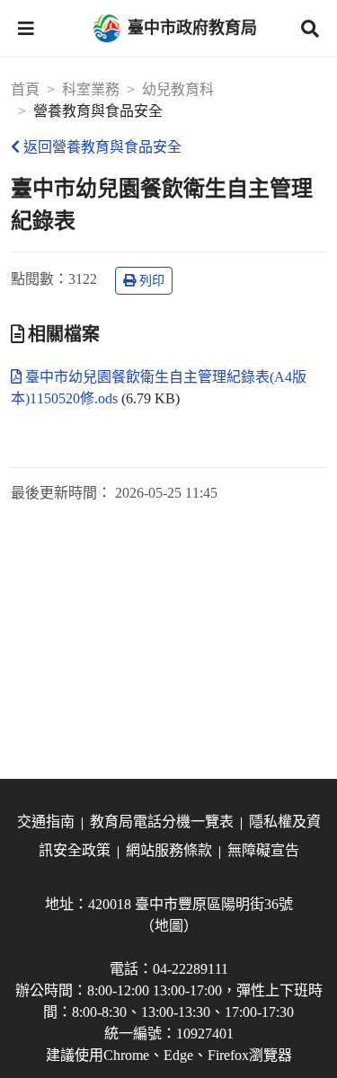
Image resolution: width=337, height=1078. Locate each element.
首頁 (25, 89)
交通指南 (46, 821)
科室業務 (91, 89)
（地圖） (169, 925)
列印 (151, 280)
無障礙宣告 (263, 850)
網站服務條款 (169, 850)
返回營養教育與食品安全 (102, 147)
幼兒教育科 (178, 89)
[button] (26, 28)
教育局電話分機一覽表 (162, 821)
